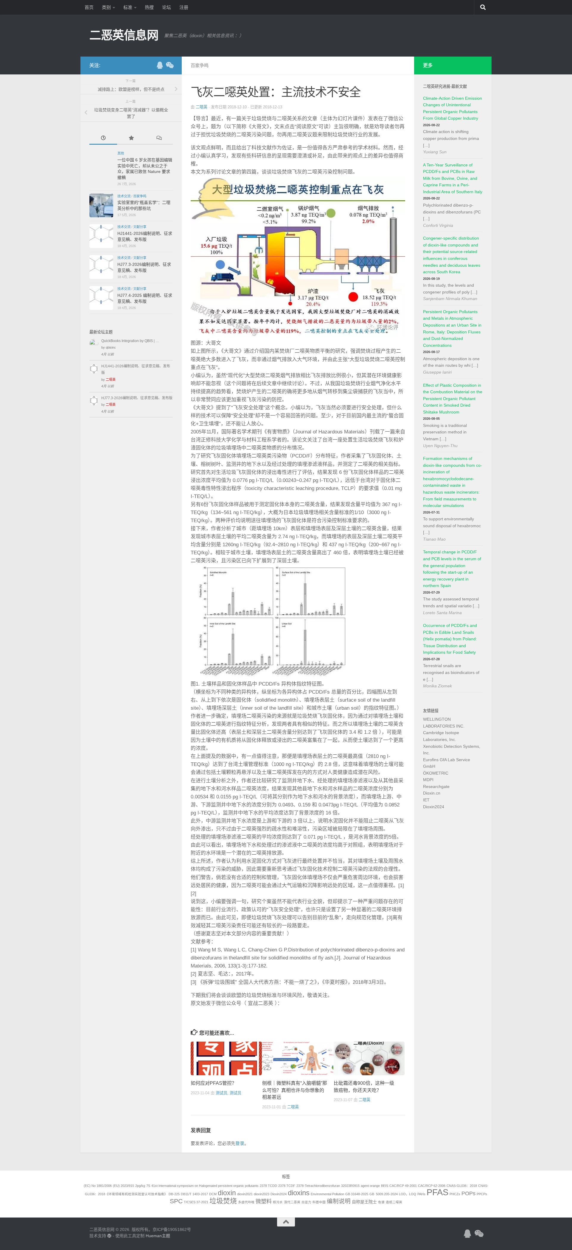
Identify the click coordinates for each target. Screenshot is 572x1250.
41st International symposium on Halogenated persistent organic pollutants (205, 1185)
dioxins (299, 1193)
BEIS (384, 1185)
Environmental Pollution (327, 1194)
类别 (106, 7)
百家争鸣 (200, 65)
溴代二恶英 (292, 1202)
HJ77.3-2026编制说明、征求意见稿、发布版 (136, 398)
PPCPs (482, 1194)
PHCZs (455, 1194)
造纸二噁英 (394, 1202)
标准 (127, 7)
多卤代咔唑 (246, 1202)
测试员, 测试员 (228, 1093)
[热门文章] (131, 138)
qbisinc (111, 347)
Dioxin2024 (433, 806)
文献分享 (139, 227)
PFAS (437, 1192)
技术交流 (123, 196)
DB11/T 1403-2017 (194, 1194)
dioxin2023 (261, 1194)
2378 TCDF (286, 1185)
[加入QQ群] (159, 65)
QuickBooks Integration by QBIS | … (130, 341)
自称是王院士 (364, 1201)
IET (426, 800)
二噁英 (201, 107)
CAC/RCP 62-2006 (431, 1185)
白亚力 (306, 1202)
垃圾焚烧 (223, 1201)
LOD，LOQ (407, 1194)
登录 (239, 1143)
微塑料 (264, 1201)
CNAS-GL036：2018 (462, 1185)
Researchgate (436, 786)
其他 (120, 153)
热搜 (149, 7)
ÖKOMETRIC (435, 773)
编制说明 (339, 1201)
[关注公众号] (169, 65)
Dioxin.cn (431, 793)
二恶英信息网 (123, 35)
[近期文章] (103, 138)
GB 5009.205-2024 (383, 1194)
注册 (183, 7)
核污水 (278, 1202)
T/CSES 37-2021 (196, 1202)
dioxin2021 (245, 1194)
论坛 (166, 7)
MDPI (428, 779)
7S (148, 1185)
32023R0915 (350, 1185)
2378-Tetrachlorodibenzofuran (318, 1185)
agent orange (370, 1185)
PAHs (421, 1194)
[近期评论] (159, 138)
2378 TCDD (268, 1185)
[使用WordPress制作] (109, 1236)
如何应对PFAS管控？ (214, 1083)
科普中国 (319, 1202)
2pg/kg (140, 1185)
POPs (468, 1193)
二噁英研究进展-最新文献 (445, 86)
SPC (176, 1201)
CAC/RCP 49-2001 (403, 1185)
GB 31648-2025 (356, 1194)
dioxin (227, 1193)
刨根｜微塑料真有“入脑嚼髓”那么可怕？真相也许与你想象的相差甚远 (294, 1090)
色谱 (381, 1202)
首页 (89, 7)
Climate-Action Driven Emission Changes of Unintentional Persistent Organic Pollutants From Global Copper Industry (452, 108)
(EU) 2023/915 (123, 1185)
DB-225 (174, 1194)
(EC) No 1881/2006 (98, 1185)
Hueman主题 (158, 1235)
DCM (213, 1194)
